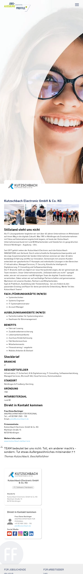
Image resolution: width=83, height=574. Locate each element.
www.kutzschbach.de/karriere (17, 441)
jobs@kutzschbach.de (19, 419)
